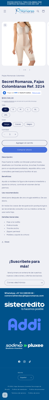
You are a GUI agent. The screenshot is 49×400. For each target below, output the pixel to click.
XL (35, 109)
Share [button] (7, 242)
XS (5, 109)
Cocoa (18, 124)
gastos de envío (9, 101)
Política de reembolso (19, 389)
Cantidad (5, 130)
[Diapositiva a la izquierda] (19, 69)
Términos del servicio (19, 393)
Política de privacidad (36, 389)
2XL (6, 115)
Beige (6, 124)
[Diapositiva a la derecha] (29, 69)
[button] (4, 11)
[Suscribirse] (41, 282)
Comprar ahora (24, 150)
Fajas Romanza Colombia (22, 386)
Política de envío (34, 393)
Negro (29, 124)
